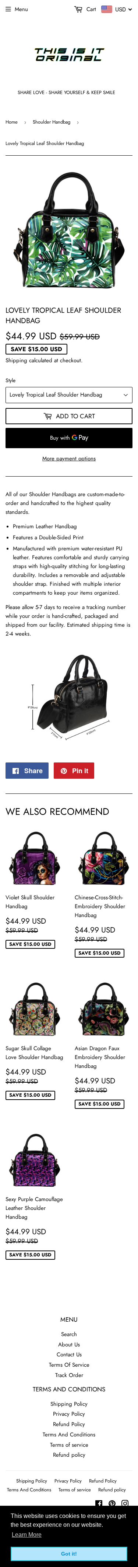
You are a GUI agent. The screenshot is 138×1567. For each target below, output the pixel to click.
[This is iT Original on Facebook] (99, 1505)
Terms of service (69, 1445)
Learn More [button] (27, 1535)
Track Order (69, 1375)
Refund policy (69, 1455)
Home (12, 121)
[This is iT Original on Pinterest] (112, 1505)
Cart (90, 9)
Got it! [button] (69, 1554)
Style (10, 380)
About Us (69, 1345)
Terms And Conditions (69, 1435)
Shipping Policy (69, 1404)
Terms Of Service (69, 1365)
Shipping (16, 360)
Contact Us (69, 1354)
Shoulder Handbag (51, 121)
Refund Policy (69, 1424)
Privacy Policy (69, 1414)
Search (69, 1334)
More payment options (69, 458)
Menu (21, 9)
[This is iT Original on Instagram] (125, 1505)
